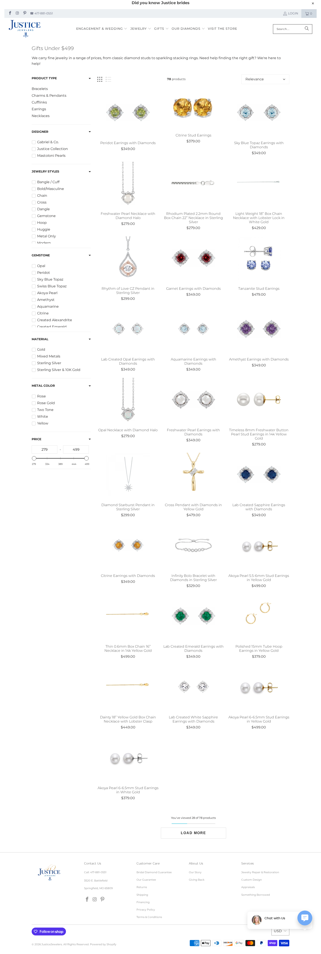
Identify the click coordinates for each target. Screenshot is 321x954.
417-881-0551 (98, 872)
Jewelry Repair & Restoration (260, 872)
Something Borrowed (255, 894)
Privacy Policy (145, 909)
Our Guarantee (146, 879)
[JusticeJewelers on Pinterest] (24, 14)
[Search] (306, 29)
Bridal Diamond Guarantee (154, 872)
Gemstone (41, 255)
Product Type (44, 78)
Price (36, 439)
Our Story (195, 872)
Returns (141, 887)
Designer (40, 132)
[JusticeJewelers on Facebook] (10, 14)
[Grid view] (99, 79)
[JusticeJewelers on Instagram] (17, 14)
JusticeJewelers (51, 944)
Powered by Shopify (103, 944)
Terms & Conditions (149, 917)
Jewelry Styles (45, 171)
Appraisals (248, 887)
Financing (143, 902)
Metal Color (43, 386)
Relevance (254, 79)
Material (40, 339)
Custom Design (251, 879)
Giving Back (196, 879)
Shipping (142, 894)
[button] (102, 29)
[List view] (108, 79)
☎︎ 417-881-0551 (41, 13)
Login (293, 13)
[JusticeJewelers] (24, 29)
